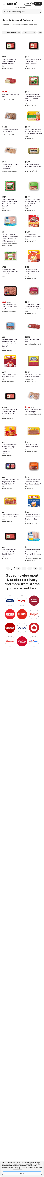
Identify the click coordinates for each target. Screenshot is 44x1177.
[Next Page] (40, 568)
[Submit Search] (40, 12)
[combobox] (20, 11)
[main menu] (4, 4)
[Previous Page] (8, 568)
